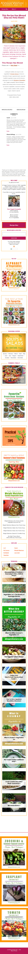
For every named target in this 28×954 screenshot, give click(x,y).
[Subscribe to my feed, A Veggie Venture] (14, 246)
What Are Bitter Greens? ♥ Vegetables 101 (14, 634)
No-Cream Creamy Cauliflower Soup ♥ (14, 760)
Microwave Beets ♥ (14, 805)
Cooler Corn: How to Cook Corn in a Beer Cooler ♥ (14, 677)
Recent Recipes (14, 216)
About (11, 215)
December (20, 357)
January (5, 353)
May (24, 353)
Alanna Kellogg (11, 134)
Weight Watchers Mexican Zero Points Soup (14, 525)
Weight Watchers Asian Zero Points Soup (14, 530)
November (13, 357)
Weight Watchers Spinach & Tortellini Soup (14, 533)
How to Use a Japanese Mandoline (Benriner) (14, 700)
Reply (8, 131)
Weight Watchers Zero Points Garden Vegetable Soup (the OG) (14, 521)
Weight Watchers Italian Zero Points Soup (14, 528)
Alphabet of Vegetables (19, 80)
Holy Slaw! (14, 65)
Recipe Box (5, 9)
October (7, 357)
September (20, 355)
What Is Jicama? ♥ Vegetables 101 (14, 738)
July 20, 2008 (13, 117)
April (20, 353)
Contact (16, 215)
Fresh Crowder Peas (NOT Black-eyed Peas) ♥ (14, 782)
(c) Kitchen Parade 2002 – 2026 (14, 949)
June (6, 355)
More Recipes (20, 109)
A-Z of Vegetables (14, 217)
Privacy (15, 950)
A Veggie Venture (14, 74)
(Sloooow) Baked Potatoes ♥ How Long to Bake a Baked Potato (14, 574)
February (10, 353)
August (14, 355)
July (10, 355)
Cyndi (8, 117)
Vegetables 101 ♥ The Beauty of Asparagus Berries (14, 595)
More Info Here (14, 244)
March (16, 353)
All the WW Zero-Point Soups (14, 537)
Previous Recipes (7, 109)
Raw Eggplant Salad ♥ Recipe (14, 657)
